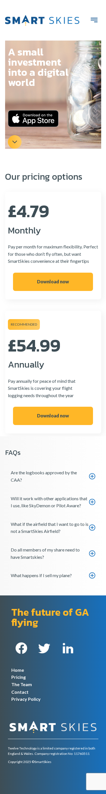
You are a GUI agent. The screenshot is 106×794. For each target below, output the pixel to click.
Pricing (18, 677)
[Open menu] (94, 20)
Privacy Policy (26, 699)
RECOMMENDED (24, 324)
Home (17, 670)
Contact (20, 692)
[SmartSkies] (42, 20)
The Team (21, 684)
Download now (53, 281)
